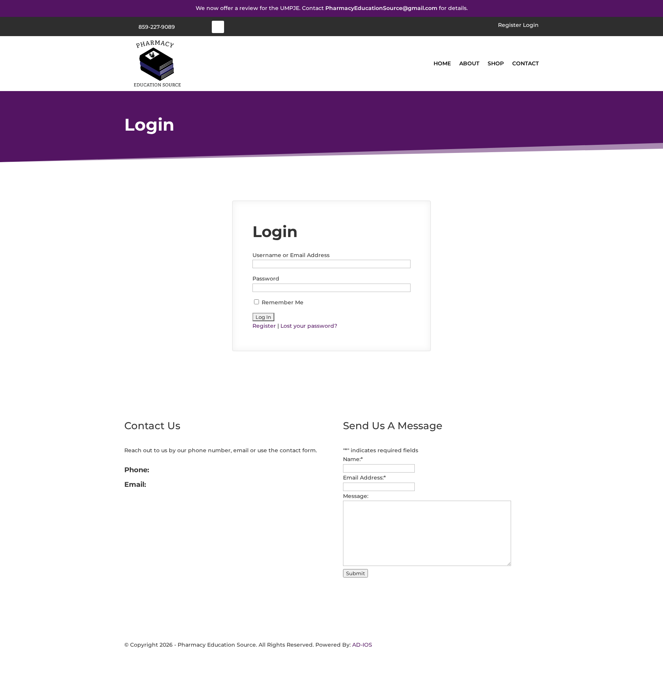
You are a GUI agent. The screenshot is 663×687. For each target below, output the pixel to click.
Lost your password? (308, 325)
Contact (525, 63)
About (469, 63)
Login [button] (531, 25)
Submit (355, 573)
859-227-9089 (157, 26)
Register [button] (509, 25)
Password (265, 278)
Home (442, 63)
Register (264, 325)
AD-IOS (362, 644)
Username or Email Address (291, 255)
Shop (496, 63)
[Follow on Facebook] (218, 27)
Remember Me (281, 302)
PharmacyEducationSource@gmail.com (381, 8)
